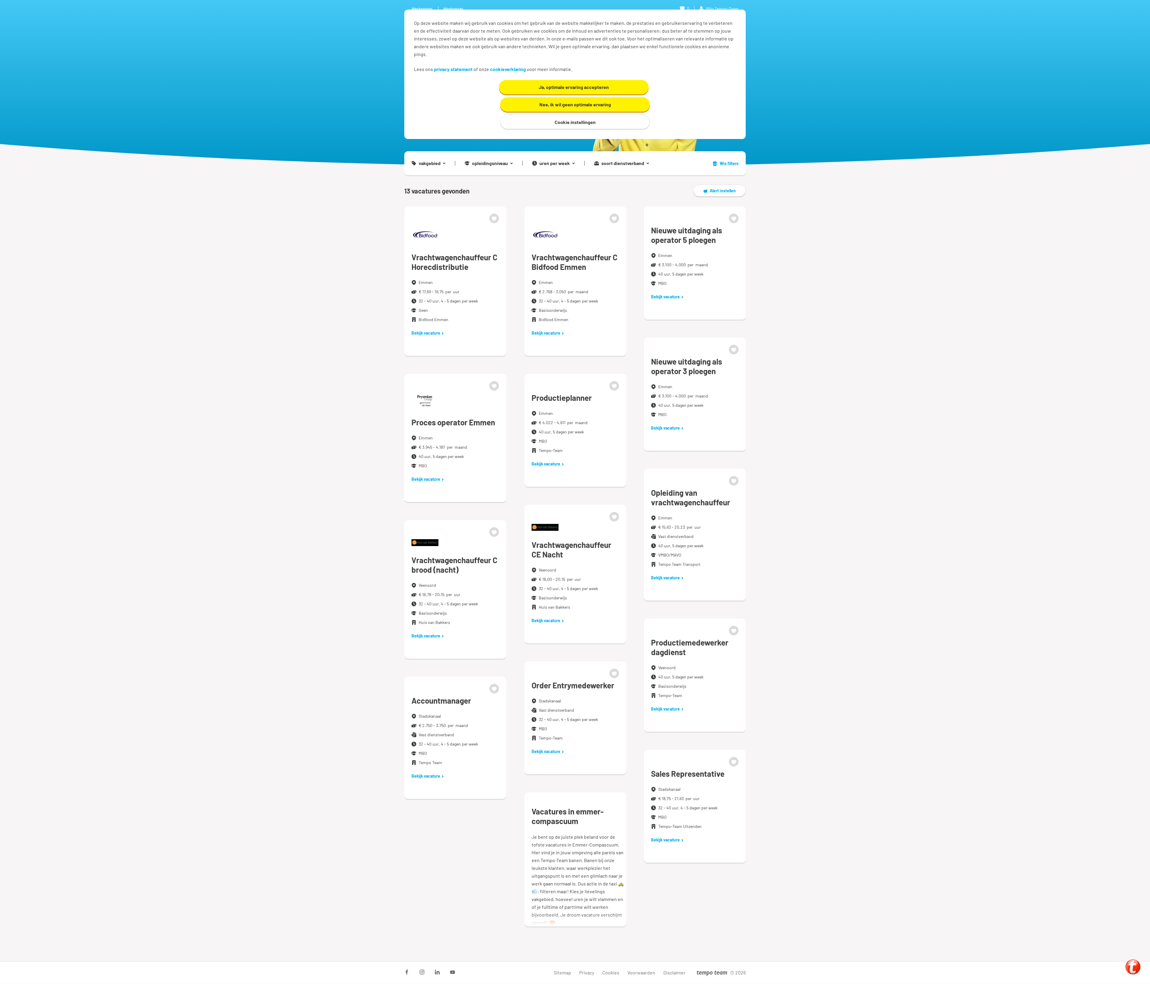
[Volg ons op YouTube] (452, 972)
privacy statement (453, 69)
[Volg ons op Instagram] (422, 972)
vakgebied (430, 163)
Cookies (610, 972)
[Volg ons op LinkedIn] (437, 972)
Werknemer (421, 8)
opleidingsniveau (490, 163)
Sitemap (562, 972)
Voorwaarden (641, 972)
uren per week (554, 163)
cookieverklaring (508, 69)
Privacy (586, 972)
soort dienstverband (622, 163)
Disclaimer (674, 972)
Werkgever (453, 8)
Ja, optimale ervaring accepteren (574, 87)
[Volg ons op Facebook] (406, 972)
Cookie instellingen (575, 122)
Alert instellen (723, 190)
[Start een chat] (1132, 966)
